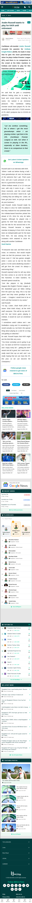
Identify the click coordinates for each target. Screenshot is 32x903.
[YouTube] (8, 885)
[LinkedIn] (12, 889)
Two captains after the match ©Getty (11, 780)
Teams (24, 10)
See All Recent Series (17, 510)
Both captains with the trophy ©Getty (22, 816)
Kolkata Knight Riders (14, 393)
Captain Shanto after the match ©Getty (22, 797)
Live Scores (10, 10)
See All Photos (17, 834)
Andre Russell (24, 46)
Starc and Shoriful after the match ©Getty (23, 825)
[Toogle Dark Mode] (25, 7)
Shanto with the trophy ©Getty (22, 806)
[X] (16, 885)
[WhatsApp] (23, 885)
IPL (21, 393)
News (18, 10)
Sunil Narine (6, 244)
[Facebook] (4, 885)
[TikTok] (19, 885)
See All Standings (15, 679)
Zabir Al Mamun (9, 38)
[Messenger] (27, 885)
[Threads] (19, 889)
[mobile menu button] (2, 7)
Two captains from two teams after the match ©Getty (22, 787)
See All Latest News (17, 755)
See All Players (17, 606)
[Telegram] (16, 889)
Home (2, 10)
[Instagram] (12, 885)
